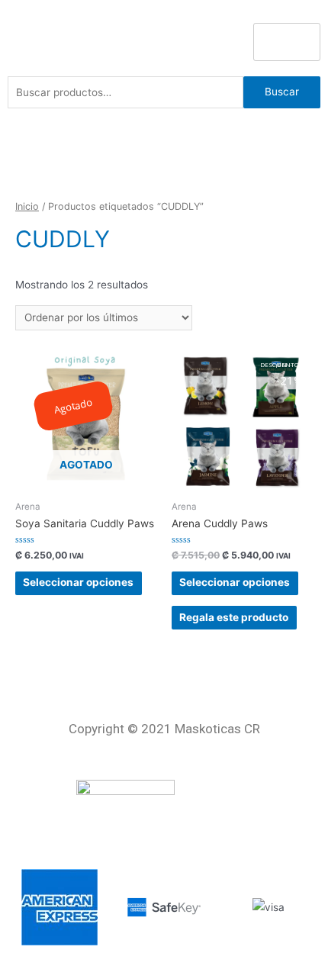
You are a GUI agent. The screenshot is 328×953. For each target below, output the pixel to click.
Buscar (282, 91)
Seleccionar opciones (78, 582)
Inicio (27, 206)
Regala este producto (233, 617)
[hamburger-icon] (286, 42)
